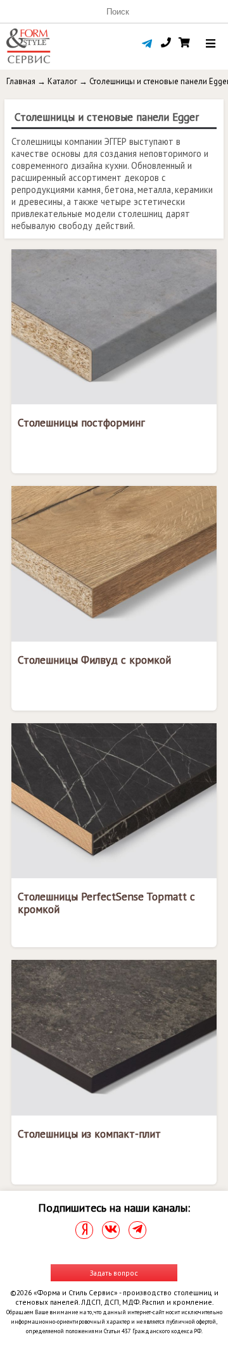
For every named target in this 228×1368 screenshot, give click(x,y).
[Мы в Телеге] (137, 1230)
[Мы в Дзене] (84, 1230)
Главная (20, 81)
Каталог (62, 81)
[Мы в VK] (111, 1230)
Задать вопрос (114, 1273)
